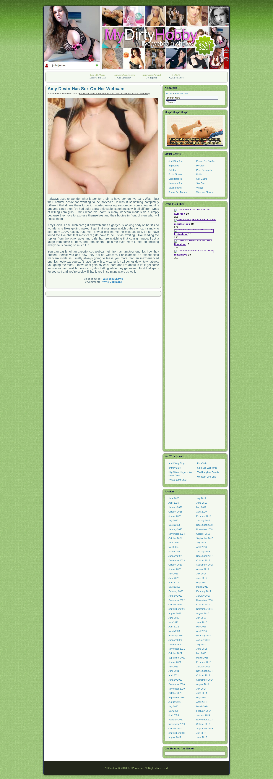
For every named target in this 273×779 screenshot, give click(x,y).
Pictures (200, 165)
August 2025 (174, 516)
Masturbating (175, 188)
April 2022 (173, 626)
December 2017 (204, 556)
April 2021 (173, 675)
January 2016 (203, 640)
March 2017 (202, 587)
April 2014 (201, 702)
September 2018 (204, 538)
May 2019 (201, 507)
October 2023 (175, 564)
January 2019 (203, 520)
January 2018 (203, 551)
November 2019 (176, 724)
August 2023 (174, 569)
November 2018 (204, 529)
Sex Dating (201, 179)
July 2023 (173, 573)
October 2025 (175, 511)
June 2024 (173, 542)
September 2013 (204, 728)
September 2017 (204, 564)
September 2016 (204, 609)
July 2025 (173, 520)
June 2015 (201, 649)
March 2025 (174, 525)
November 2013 (204, 719)
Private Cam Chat (177, 480)
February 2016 (203, 635)
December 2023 (176, 560)
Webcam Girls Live (206, 477)
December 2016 (204, 600)
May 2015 (201, 653)
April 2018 (201, 547)
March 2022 (174, 631)
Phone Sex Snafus (205, 161)
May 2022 (173, 622)
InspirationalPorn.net (151, 75)
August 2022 (174, 613)
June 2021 (173, 671)
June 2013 (201, 737)
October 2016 (203, 604)
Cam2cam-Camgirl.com (124, 75)
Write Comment (112, 281)
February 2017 (203, 591)
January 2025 (175, 529)
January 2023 (175, 596)
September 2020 (176, 697)
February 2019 (203, 516)
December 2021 (176, 644)
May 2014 (201, 697)
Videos (199, 188)
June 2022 (173, 618)
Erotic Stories (175, 174)
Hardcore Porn (175, 183)
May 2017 (201, 582)
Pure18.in (202, 463)
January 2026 (175, 507)
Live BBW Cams (97, 75)
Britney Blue (174, 468)
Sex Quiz (200, 183)
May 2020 (173, 711)
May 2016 (201, 626)
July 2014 (201, 689)
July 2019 (201, 498)
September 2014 (204, 680)
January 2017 (203, 596)
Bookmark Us (181, 93)
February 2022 (175, 635)
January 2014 (203, 715)
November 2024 (176, 534)
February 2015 (203, 662)
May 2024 (173, 547)
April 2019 (201, 511)
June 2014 (201, 693)
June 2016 (201, 622)
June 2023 (173, 578)
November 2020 (176, 689)
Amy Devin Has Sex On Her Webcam (86, 88)
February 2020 (175, 719)
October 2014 (203, 675)
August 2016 (202, 613)
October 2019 (175, 728)
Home (169, 93)
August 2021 (174, 662)
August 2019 (174, 737)
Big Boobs (173, 165)
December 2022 (176, 600)
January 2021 (175, 680)
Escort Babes (175, 179)
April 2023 (173, 582)
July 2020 (173, 706)
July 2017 (201, 573)
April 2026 (173, 503)
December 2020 (176, 684)
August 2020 (174, 702)
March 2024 (174, 551)
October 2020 (175, 693)
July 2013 (201, 733)
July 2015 (201, 644)
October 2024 (175, 538)
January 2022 (175, 640)
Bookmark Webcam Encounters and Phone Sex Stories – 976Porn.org (114, 93)
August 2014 (202, 684)
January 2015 (203, 666)
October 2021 (175, 653)
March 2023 (174, 587)
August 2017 (202, 569)
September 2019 (176, 733)
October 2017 (203, 560)
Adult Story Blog (176, 463)
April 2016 (201, 631)
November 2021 (176, 649)
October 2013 (203, 724)
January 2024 (175, 556)
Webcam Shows (113, 278)
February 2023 (175, 591)
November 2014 (204, 671)
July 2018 (201, 542)
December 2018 (204, 525)
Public (199, 174)
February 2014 (203, 711)
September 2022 (176, 609)
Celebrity (173, 170)
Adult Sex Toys (175, 161)
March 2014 (202, 706)
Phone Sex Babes (177, 192)
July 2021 (173, 666)
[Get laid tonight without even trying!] (195, 131)
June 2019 (201, 503)
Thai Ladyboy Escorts (208, 472)
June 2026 (173, 498)
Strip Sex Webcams (207, 468)
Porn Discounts (204, 170)
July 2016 (201, 618)
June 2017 (201, 578)
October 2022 (175, 604)
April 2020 (173, 715)
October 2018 (203, 534)
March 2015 (202, 657)
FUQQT (176, 75)
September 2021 (176, 657)
